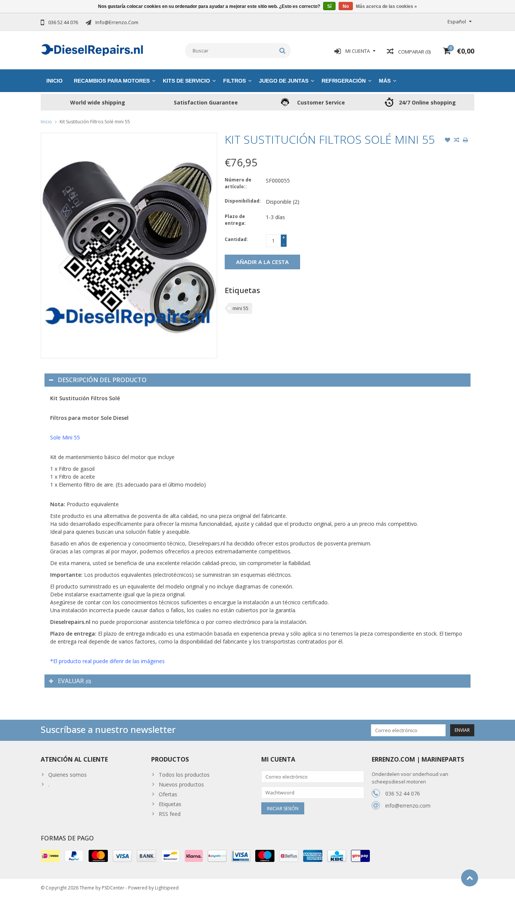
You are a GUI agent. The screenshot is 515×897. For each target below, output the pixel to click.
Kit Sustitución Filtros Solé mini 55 (95, 121)
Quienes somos (67, 774)
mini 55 (240, 308)
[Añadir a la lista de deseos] (447, 140)
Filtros (234, 81)
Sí (329, 6)
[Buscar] (282, 50)
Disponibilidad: (243, 201)
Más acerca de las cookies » (386, 6)
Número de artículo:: (238, 183)
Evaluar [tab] (74, 681)
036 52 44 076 (402, 793)
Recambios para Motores (112, 81)
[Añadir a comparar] (456, 140)
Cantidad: (236, 239)
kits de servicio (186, 81)
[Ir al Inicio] (469, 877)
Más (385, 81)
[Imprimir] (465, 140)
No (346, 6)
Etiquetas (170, 804)
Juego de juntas (283, 81)
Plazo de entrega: (235, 219)
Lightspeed (167, 888)
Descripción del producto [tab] (102, 380)
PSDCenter (113, 888)
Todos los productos (184, 774)
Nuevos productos (181, 784)
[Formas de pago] (50, 856)
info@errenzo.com (408, 805)
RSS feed (170, 813)
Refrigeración (344, 81)
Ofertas (168, 794)
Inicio (54, 81)
